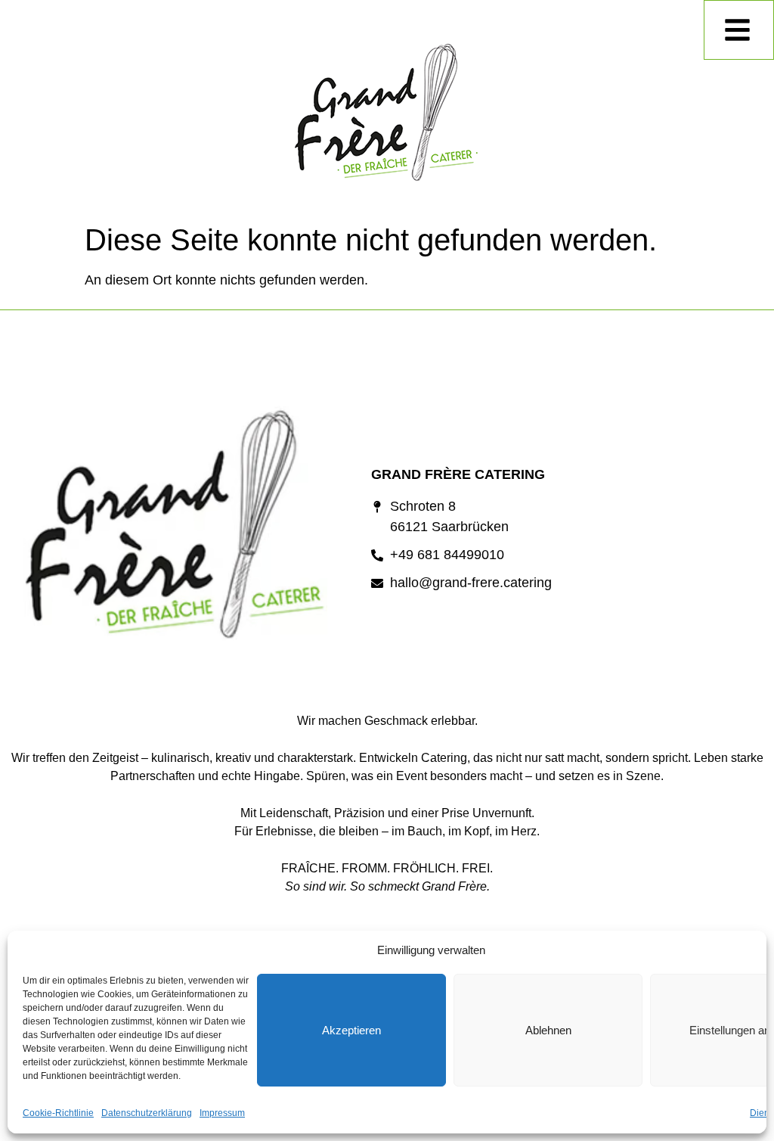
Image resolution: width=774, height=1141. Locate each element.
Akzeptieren (351, 1030)
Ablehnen (548, 1030)
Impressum (222, 1113)
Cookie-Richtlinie (58, 1113)
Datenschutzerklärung (146, 1113)
